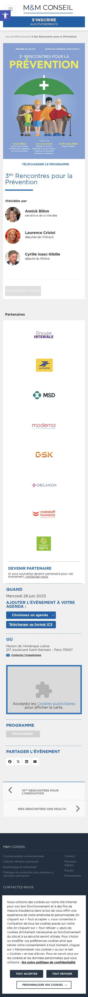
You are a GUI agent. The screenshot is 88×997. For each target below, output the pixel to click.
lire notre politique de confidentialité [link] (49, 962)
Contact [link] (69, 856)
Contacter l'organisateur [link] (26, 655)
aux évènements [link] (44, 22)
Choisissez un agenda (30, 615)
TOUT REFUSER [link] (62, 974)
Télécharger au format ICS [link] (30, 624)
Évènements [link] (72, 876)
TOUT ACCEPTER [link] (26, 974)
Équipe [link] (69, 870)
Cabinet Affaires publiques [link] (20, 861)
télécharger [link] (22, 734)
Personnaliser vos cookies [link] (42, 985)
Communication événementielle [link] (23, 856)
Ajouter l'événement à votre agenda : (40, 605)
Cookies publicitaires (56, 704)
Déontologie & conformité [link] (20, 867)
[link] (5, 15)
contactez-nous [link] (36, 576)
